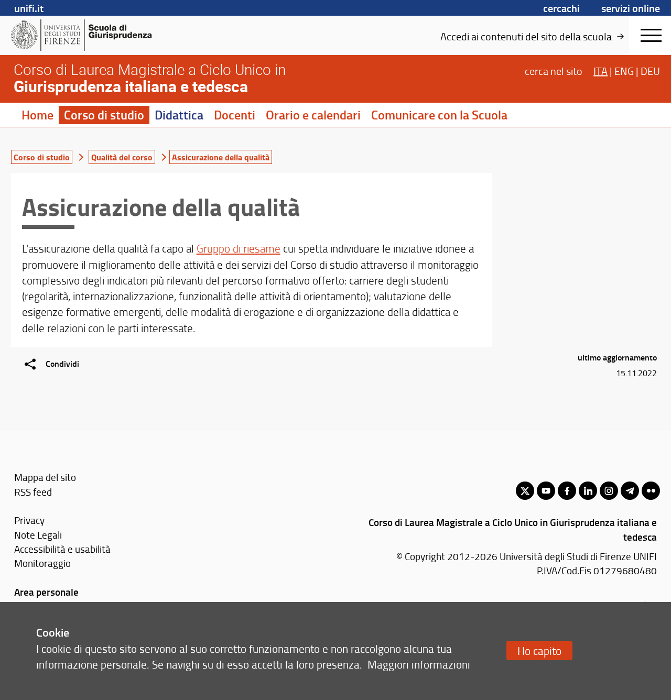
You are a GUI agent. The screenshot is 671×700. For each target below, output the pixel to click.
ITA (600, 70)
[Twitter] (525, 491)
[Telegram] (630, 491)
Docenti (234, 115)
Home (37, 115)
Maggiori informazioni (418, 664)
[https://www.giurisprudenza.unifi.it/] (92, 35)
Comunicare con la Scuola (439, 115)
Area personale (46, 592)
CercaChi (561, 8)
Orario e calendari (313, 115)
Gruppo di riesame (238, 248)
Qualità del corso (122, 157)
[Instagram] (609, 491)
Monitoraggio (42, 563)
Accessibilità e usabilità (62, 549)
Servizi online (630, 8)
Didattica (179, 115)
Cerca (553, 70)
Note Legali (38, 535)
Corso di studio (104, 115)
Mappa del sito (45, 477)
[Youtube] (546, 491)
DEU (650, 70)
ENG (624, 70)
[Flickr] (651, 491)
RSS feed (33, 492)
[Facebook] (567, 491)
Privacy (29, 520)
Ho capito (539, 650)
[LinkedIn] (588, 491)
